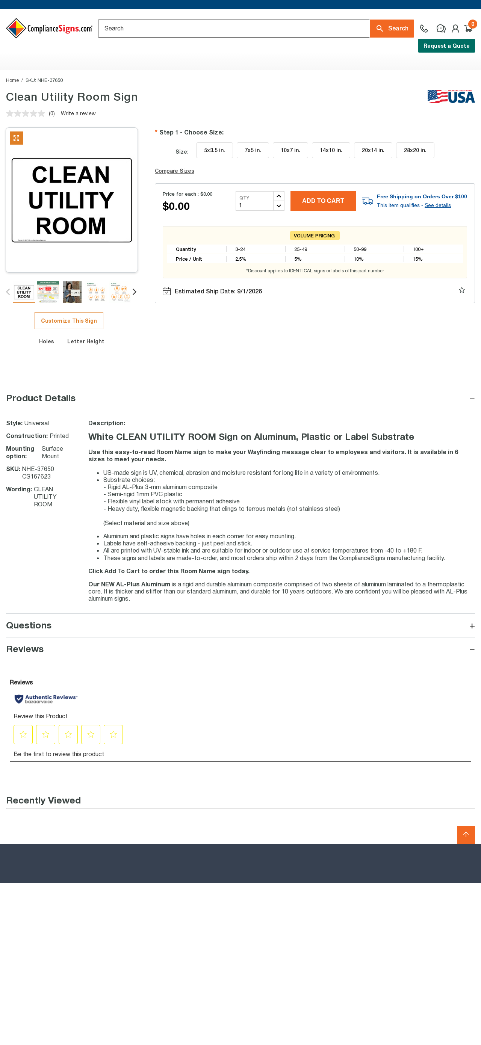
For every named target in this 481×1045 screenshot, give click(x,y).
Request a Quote (447, 45)
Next (135, 292)
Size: (182, 151)
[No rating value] (27, 113)
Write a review (78, 113)
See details (438, 205)
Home (12, 80)
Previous (8, 292)
